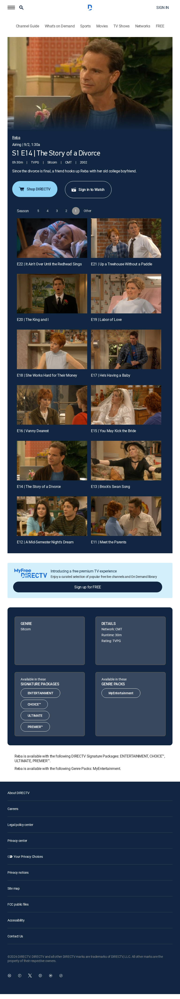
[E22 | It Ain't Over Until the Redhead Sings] (52, 238)
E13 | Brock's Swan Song (110, 486)
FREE (160, 26)
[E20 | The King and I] (52, 293)
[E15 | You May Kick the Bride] (126, 405)
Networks (142, 26)
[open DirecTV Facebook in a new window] (20, 975)
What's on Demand (60, 26)
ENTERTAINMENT (40, 693)
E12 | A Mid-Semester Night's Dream (45, 542)
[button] (11, 7)
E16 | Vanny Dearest (33, 430)
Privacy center (17, 840)
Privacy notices (18, 872)
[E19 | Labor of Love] (126, 293)
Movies (102, 26)
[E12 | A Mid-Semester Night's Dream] (52, 516)
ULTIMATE (35, 715)
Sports (85, 26)
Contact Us (15, 936)
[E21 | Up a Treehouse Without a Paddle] (126, 238)
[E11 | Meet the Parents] (126, 516)
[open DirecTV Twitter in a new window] (30, 975)
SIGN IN (162, 7)
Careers (13, 808)
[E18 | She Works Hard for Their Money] (52, 349)
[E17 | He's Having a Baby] (126, 349)
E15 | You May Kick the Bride (113, 430)
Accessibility (16, 920)
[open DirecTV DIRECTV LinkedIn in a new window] (9, 975)
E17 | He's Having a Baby (110, 375)
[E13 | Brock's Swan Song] (126, 460)
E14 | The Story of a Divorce (39, 486)
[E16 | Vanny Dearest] (52, 405)
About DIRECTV (18, 793)
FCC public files (18, 904)
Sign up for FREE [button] (87, 587)
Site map (14, 888)
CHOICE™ (34, 704)
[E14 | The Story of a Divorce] (52, 460)
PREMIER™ (35, 726)
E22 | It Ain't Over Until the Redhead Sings (49, 264)
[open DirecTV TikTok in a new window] (61, 975)
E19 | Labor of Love (106, 319)
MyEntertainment (121, 693)
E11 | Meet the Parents (108, 542)
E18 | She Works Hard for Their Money (47, 375)
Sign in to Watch (92, 189)
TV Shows (121, 26)
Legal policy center (20, 824)
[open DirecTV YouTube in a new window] (50, 975)
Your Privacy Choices (28, 856)
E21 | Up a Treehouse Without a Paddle (121, 264)
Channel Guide (27, 26)
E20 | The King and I (33, 319)
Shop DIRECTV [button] (38, 189)
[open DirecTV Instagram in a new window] (40, 975)
